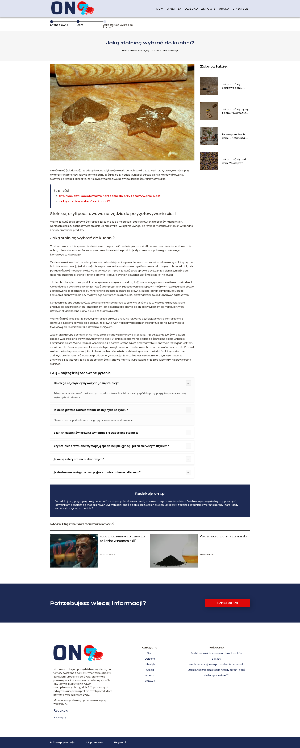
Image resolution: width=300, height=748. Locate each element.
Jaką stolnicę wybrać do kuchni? (84, 201)
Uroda (224, 8)
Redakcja (60, 710)
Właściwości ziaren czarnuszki (223, 536)
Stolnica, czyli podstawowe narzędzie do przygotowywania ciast (109, 196)
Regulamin (120, 742)
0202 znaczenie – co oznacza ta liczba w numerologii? (122, 538)
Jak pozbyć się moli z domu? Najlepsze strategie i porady (235, 161)
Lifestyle (240, 8)
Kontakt (59, 718)
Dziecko (191, 8)
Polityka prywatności (62, 742)
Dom (159, 8)
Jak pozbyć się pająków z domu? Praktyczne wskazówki (236, 86)
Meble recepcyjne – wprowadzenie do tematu (216, 664)
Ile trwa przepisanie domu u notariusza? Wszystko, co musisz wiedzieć (234, 136)
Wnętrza (174, 8)
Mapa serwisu (94, 742)
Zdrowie (208, 8)
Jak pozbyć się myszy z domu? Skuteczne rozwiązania (235, 111)
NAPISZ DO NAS (227, 603)
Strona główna (59, 24)
